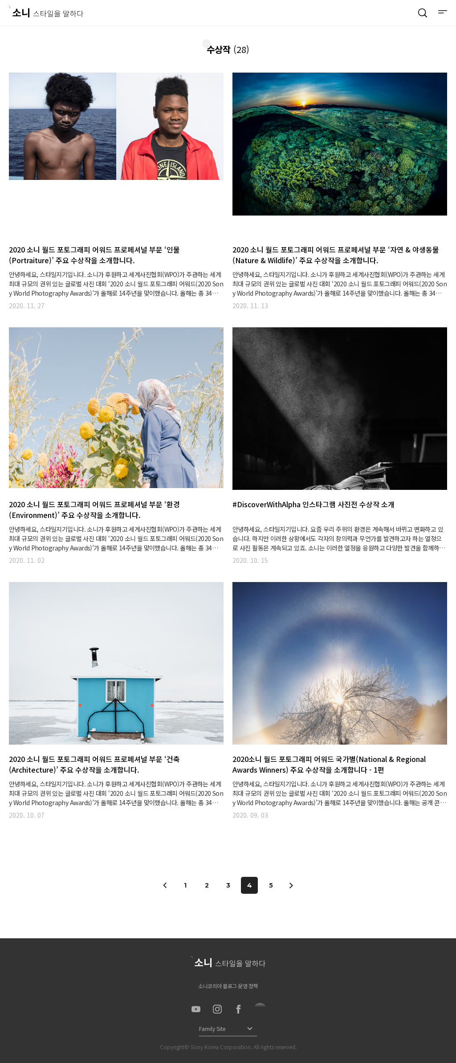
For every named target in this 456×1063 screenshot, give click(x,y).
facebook (238, 1009)
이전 (165, 885)
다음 (291, 885)
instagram (217, 1009)
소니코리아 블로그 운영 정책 (228, 986)
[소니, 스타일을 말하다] (46, 11)
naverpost (260, 1009)
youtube (196, 1009)
